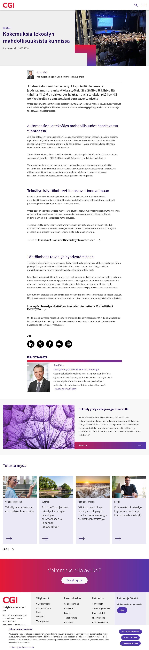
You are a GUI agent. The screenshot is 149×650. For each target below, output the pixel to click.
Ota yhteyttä (74, 580)
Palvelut (40, 616)
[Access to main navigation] (144, 5)
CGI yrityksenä (43, 603)
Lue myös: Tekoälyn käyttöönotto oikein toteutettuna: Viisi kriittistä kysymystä (70, 307)
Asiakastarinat (71, 603)
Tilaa (122, 610)
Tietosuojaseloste (101, 608)
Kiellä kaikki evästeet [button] (130, 643)
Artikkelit (69, 608)
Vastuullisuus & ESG (43, 610)
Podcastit (69, 622)
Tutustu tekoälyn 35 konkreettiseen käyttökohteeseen (61, 240)
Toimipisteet (42, 621)
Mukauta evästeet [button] (130, 637)
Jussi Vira (42, 72)
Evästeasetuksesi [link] (100, 622)
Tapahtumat (70, 617)
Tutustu (101, 445)
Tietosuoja (97, 603)
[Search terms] (136, 5)
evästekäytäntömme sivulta (21, 647)
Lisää (6, 549)
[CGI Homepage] (8, 5)
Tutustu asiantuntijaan (64, 388)
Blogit (67, 613)
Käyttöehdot (98, 613)
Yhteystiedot (98, 617)
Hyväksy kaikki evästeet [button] (130, 631)
